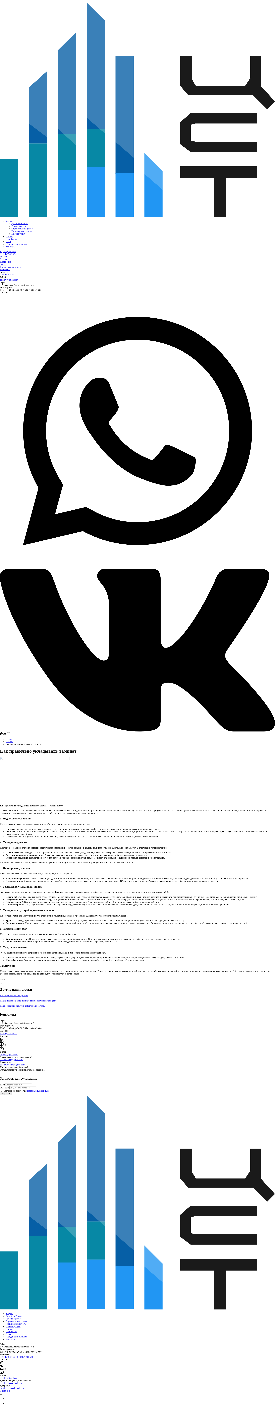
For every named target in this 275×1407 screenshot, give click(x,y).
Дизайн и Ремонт (19, 223)
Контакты (10, 246)
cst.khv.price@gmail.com (11, 1059)
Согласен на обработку (26, 1091)
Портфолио (11, 239)
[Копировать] (3, 979)
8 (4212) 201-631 (8, 251)
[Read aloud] (1, 979)
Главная (9, 739)
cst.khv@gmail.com (9, 280)
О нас (8, 241)
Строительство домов (22, 228)
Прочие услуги (18, 234)
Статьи (9, 236)
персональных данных (37, 1091)
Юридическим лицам (16, 244)
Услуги (9, 221)
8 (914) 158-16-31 (8, 254)
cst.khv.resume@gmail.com (12, 1064)
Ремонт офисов (18, 226)
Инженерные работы (21, 231)
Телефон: (4, 1087)
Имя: (2, 1084)
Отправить (5, 1094)
